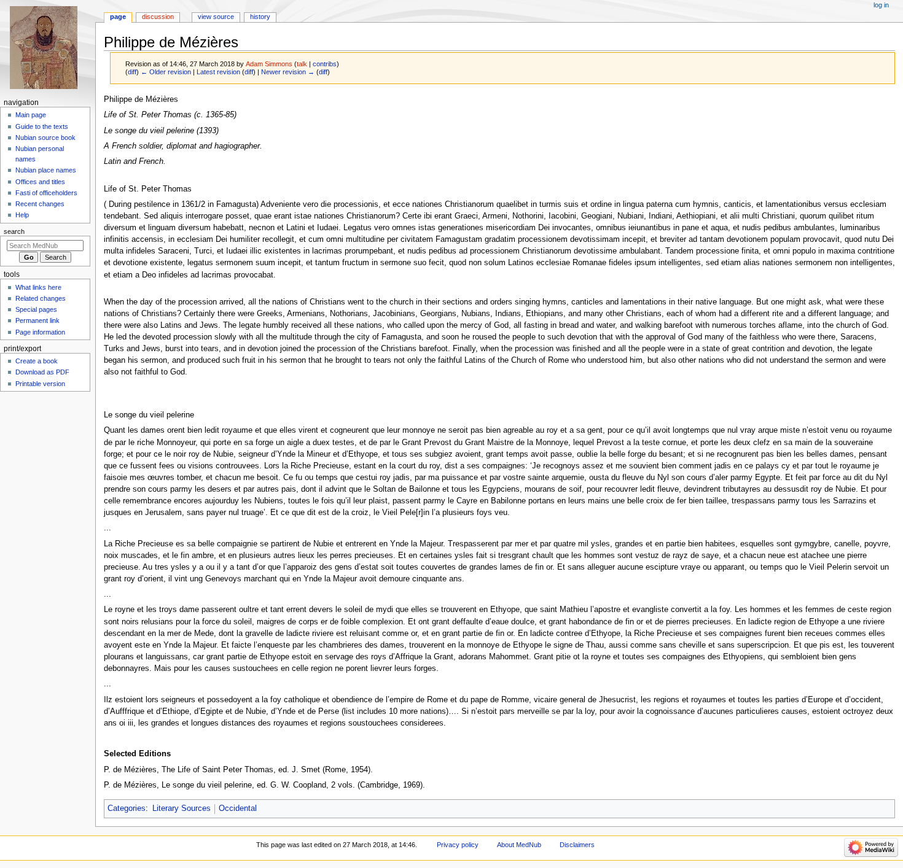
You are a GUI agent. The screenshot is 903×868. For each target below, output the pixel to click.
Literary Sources (181, 808)
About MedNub (519, 844)
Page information (40, 332)
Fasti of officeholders (46, 192)
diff (132, 72)
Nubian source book (45, 137)
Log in (881, 5)
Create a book (36, 361)
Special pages (36, 309)
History (260, 16)
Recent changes (39, 203)
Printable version (40, 383)
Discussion (158, 16)
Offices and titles (40, 181)
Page (118, 16)
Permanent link (37, 320)
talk (302, 64)
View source (216, 16)
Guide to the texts (41, 126)
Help (22, 215)
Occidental (238, 808)
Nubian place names (45, 170)
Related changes (40, 298)
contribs (325, 64)
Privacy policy (458, 844)
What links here (38, 287)
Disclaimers (577, 844)
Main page (30, 114)
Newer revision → (288, 72)
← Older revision (166, 72)
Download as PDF (42, 372)
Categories (127, 808)
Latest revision (218, 72)
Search (14, 231)
